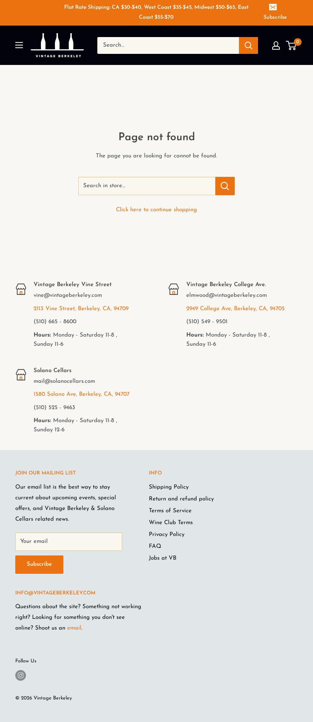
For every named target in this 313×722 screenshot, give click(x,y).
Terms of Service (170, 511)
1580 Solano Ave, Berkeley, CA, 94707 (81, 394)
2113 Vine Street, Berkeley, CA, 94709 (81, 309)
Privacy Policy (166, 534)
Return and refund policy (181, 499)
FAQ (155, 546)
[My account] (276, 45)
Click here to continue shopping (156, 210)
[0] (291, 45)
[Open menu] (19, 45)
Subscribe (275, 17)
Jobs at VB (162, 558)
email (74, 628)
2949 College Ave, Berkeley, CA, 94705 (235, 309)
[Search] (248, 45)
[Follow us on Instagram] (20, 675)
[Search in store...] (225, 186)
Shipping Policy (169, 487)
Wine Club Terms (171, 523)
